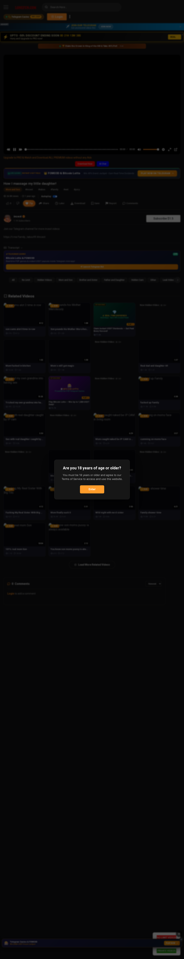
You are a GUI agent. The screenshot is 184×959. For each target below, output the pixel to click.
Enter (92, 489)
